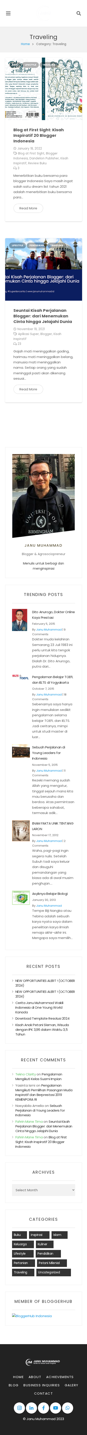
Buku (15, 65)
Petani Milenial (49, 1263)
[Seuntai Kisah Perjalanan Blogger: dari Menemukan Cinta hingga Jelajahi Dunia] (43, 269)
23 (19, 344)
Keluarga (20, 1244)
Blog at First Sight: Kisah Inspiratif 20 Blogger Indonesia (38, 135)
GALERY (72, 1385)
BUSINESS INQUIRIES (41, 1385)
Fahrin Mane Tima (29, 1121)
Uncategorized (49, 1272)
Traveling (49, 65)
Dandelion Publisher (44, 158)
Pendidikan (36, 245)
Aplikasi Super (28, 334)
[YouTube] (55, 1408)
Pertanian (21, 1263)
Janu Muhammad (49, 629)
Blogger (46, 334)
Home (25, 44)
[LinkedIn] (31, 1408)
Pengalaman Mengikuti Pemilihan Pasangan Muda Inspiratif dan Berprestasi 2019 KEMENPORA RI (43, 1092)
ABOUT (35, 1377)
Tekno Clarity (25, 1074)
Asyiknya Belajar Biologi (50, 893)
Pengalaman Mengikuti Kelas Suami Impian (38, 1076)
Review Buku (37, 163)
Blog (14, 1385)
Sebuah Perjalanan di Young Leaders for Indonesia (48, 753)
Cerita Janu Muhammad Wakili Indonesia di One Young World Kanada (39, 1007)
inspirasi (36, 1235)
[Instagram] (19, 1408)
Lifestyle (30, 65)
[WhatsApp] (67, 1408)
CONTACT (43, 1393)
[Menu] (8, 13)
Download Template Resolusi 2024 (42, 1018)
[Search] (79, 13)
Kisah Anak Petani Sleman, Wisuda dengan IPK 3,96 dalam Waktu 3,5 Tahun (42, 1030)
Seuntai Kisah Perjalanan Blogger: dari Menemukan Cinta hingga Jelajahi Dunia (42, 316)
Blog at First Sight (31, 153)
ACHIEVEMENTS (60, 1377)
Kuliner (42, 1244)
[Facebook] (43, 1408)
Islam (57, 1235)
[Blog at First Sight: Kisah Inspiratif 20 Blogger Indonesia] (43, 89)
